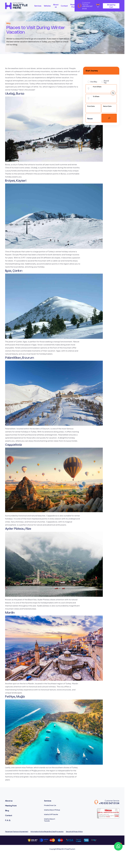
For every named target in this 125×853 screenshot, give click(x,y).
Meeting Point (73, 5)
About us (55, 5)
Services (37, 6)
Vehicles (47, 6)
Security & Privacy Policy (74, 831)
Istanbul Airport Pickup (52, 810)
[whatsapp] (118, 846)
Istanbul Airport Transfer (49, 820)
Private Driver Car (50, 805)
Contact (64, 6)
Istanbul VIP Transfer (51, 814)
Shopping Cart (111, 5)
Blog (7, 810)
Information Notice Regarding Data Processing (47, 831)
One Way (93, 82)
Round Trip (106, 82)
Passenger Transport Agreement (16, 831)
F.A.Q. (8, 820)
